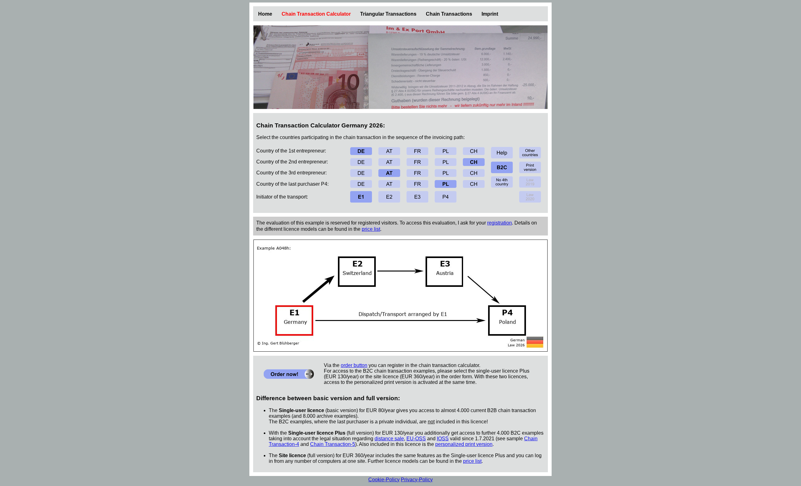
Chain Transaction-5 (332, 444)
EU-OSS (416, 438)
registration (499, 222)
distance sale (389, 438)
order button (354, 365)
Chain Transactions (449, 14)
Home (265, 14)
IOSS (443, 438)
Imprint (490, 14)
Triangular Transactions (388, 14)
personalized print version (463, 444)
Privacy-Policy (417, 479)
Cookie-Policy (384, 479)
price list (371, 229)
